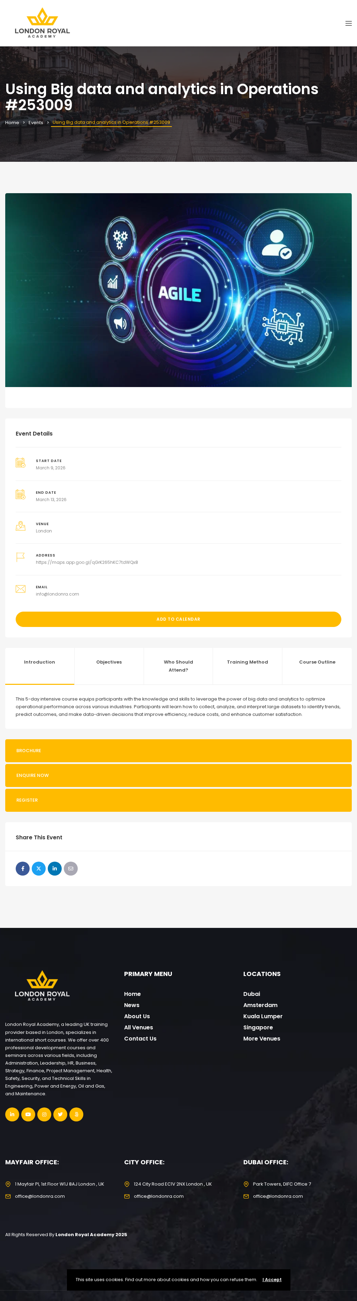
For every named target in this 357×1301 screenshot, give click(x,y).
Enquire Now (32, 775)
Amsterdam (260, 1005)
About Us (137, 1016)
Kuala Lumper (263, 1016)
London (44, 531)
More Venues (261, 1039)
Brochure (28, 750)
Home (12, 122)
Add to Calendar (178, 619)
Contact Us (140, 1039)
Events (36, 122)
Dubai (251, 994)
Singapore (258, 1027)
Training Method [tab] (247, 662)
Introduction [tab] (39, 662)
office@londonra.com (40, 1196)
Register (27, 800)
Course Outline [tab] (317, 662)
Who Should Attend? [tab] (178, 666)
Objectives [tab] (109, 662)
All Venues (138, 1027)
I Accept (272, 1280)
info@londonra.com (57, 594)
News (131, 1005)
